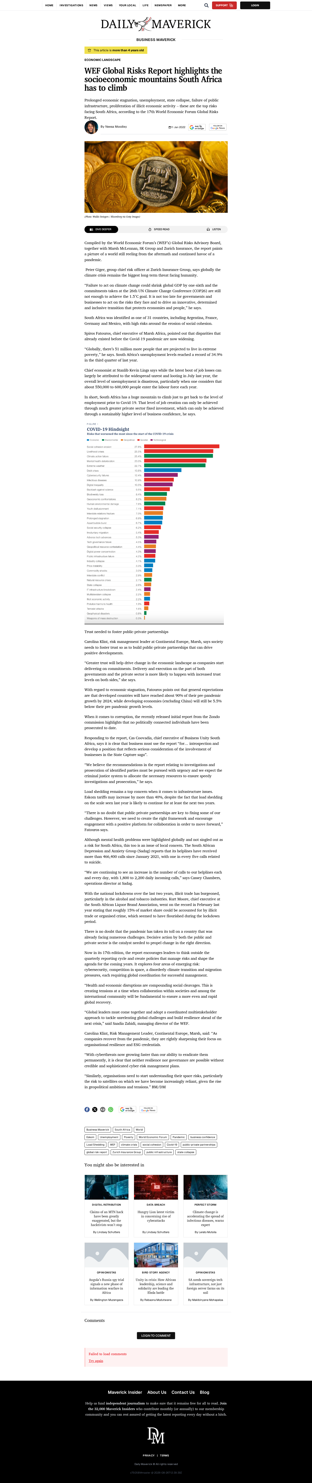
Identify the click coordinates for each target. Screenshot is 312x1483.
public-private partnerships (199, 1144)
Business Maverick (97, 1129)
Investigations (71, 5)
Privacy (148, 1455)
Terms (164, 1455)
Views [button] (108, 5)
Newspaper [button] (163, 5)
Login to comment (156, 1336)
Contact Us (183, 1392)
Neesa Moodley (116, 126)
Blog (204, 1392)
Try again (96, 1360)
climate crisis (129, 1144)
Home (49, 5)
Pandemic (179, 1137)
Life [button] (145, 5)
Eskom (90, 1137)
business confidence (202, 1137)
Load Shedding (95, 1144)
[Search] (206, 5)
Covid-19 (172, 1144)
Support (222, 5)
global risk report (96, 1152)
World (139, 1129)
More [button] (182, 5)
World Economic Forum (153, 1137)
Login (255, 5)
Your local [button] (127, 5)
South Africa (122, 1129)
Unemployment (109, 1137)
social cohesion (152, 1144)
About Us (156, 1392)
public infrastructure (159, 1152)
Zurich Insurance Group (127, 1152)
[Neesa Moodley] (91, 127)
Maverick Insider (125, 1392)
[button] (197, 127)
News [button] (93, 5)
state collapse (185, 1152)
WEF (112, 1144)
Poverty (128, 1137)
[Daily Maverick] (156, 24)
